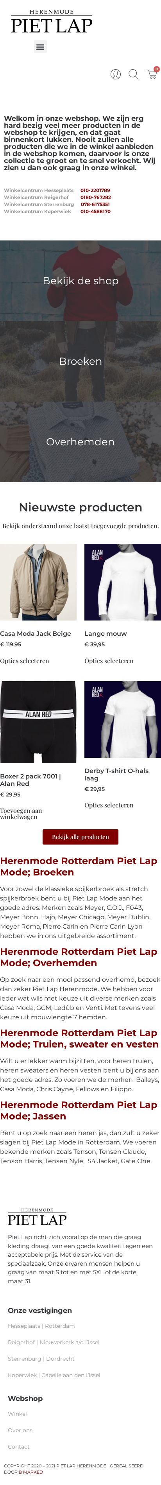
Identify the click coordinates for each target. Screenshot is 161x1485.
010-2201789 (95, 190)
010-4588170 (95, 211)
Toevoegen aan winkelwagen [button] (21, 813)
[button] (40, 46)
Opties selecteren (24, 661)
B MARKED (31, 1472)
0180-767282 (95, 197)
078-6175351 (95, 204)
